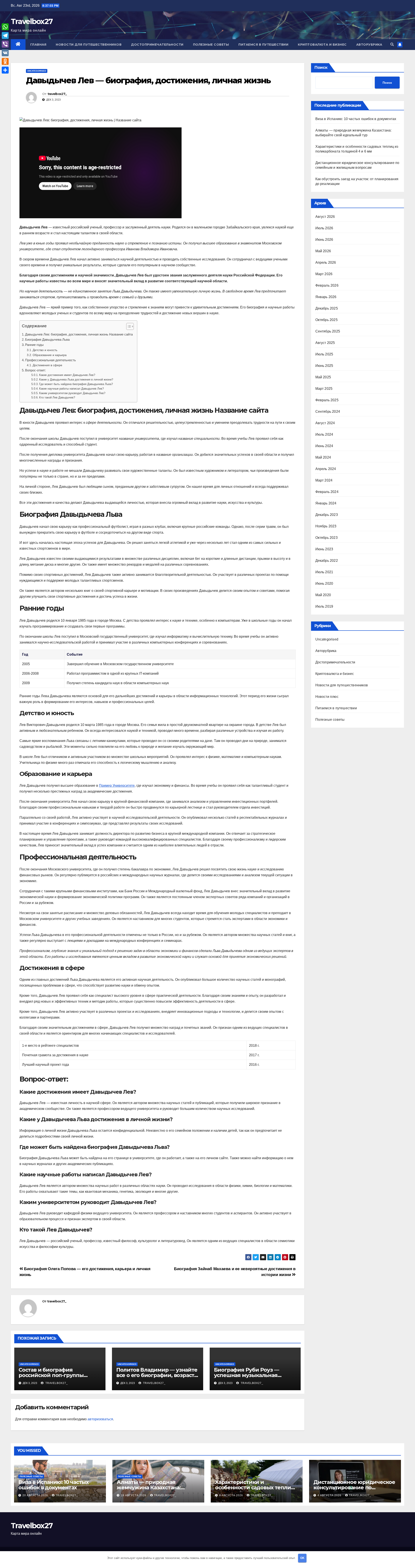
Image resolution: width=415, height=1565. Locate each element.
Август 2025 (325, 343)
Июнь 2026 (324, 239)
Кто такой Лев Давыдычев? (57, 397)
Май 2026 (323, 251)
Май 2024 (323, 457)
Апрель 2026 (325, 262)
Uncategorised (36, 71)
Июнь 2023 (324, 549)
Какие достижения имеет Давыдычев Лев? (67, 375)
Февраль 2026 (326, 285)
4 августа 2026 (330, 1495)
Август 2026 (325, 216)
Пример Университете (117, 785)
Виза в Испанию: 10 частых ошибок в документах (355, 119)
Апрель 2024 (325, 469)
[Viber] (5, 44)
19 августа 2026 (134, 1495)
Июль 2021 (324, 572)
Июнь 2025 (324, 366)
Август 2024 (325, 423)
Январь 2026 (326, 297)
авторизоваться (100, 1419)
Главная (38, 45)
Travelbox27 (32, 21)
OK (302, 1558)
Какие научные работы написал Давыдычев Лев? (71, 388)
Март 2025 (324, 388)
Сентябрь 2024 (327, 411)
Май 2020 (323, 595)
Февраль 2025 (326, 400)
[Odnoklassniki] (5, 61)
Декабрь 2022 (326, 560)
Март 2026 (324, 274)
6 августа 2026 (231, 1495)
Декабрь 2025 (326, 308)
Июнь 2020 (324, 583)
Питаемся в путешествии (263, 45)
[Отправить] (5, 70)
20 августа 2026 (35, 1495)
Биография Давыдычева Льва (47, 339)
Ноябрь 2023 (326, 526)
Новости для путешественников (88, 45)
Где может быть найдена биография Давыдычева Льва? (76, 384)
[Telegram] (5, 35)
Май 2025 (323, 377)
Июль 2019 (324, 606)
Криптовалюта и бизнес (322, 45)
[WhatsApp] (5, 26)
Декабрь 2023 (326, 515)
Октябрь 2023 (326, 537)
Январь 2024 (326, 503)
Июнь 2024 (324, 446)
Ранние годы (34, 345)
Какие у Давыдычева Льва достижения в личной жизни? (76, 379)
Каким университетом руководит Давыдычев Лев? (72, 393)
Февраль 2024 (326, 492)
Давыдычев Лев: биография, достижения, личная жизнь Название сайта (79, 334)
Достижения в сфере (47, 365)
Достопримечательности (157, 45)
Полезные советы (211, 45)
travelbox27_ (57, 94)
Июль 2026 (324, 228)
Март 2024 (324, 480)
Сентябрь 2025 (327, 331)
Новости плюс (326, 696)
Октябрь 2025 (326, 320)
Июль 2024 (324, 434)
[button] (392, 44)
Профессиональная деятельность (50, 360)
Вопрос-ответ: (35, 370)
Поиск (320, 67)
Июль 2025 (324, 354)
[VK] (5, 52)
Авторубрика (369, 45)
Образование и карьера (50, 355)
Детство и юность (45, 350)
